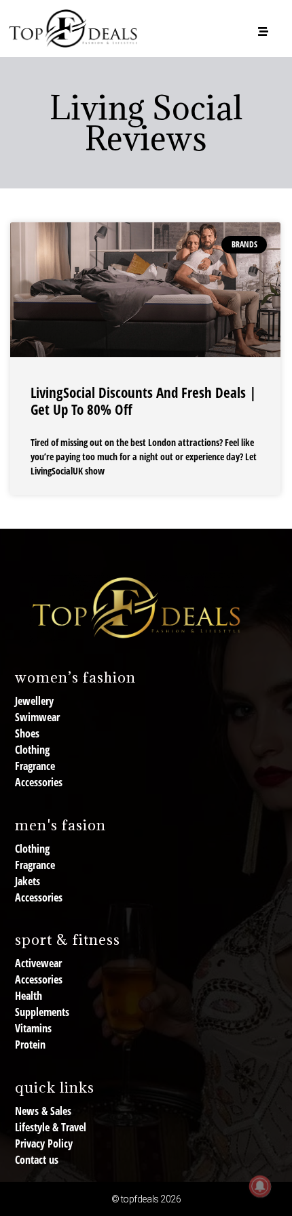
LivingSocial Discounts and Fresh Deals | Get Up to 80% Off (144, 401)
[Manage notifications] (260, 1186)
